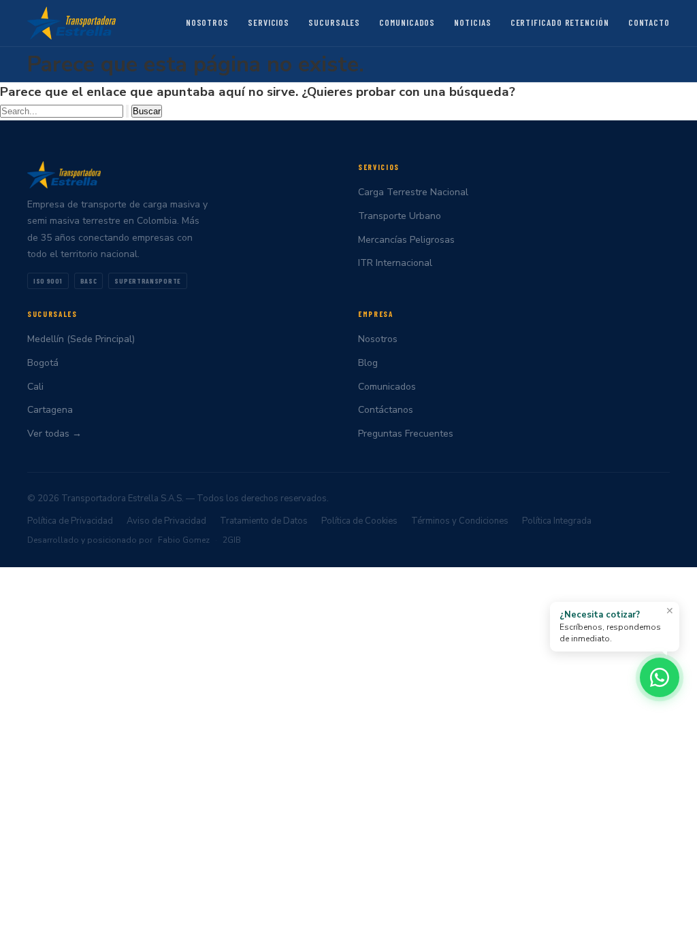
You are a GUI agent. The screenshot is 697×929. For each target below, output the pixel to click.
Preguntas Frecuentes (405, 433)
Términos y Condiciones (459, 521)
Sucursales (334, 22)
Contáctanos (385, 409)
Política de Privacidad (70, 521)
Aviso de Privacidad (166, 521)
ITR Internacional (395, 262)
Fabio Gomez (184, 540)
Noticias (472, 22)
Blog (368, 362)
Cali (35, 386)
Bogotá (43, 362)
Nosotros (207, 22)
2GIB (232, 540)
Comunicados (407, 22)
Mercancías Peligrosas (406, 239)
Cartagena (50, 409)
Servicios (268, 22)
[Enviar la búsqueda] (127, 111)
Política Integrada (556, 521)
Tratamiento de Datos (264, 521)
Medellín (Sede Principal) (81, 339)
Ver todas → (54, 433)
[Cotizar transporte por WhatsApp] (659, 677)
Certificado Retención (559, 22)
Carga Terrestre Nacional (413, 192)
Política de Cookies (359, 521)
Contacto (649, 22)
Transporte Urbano (399, 215)
